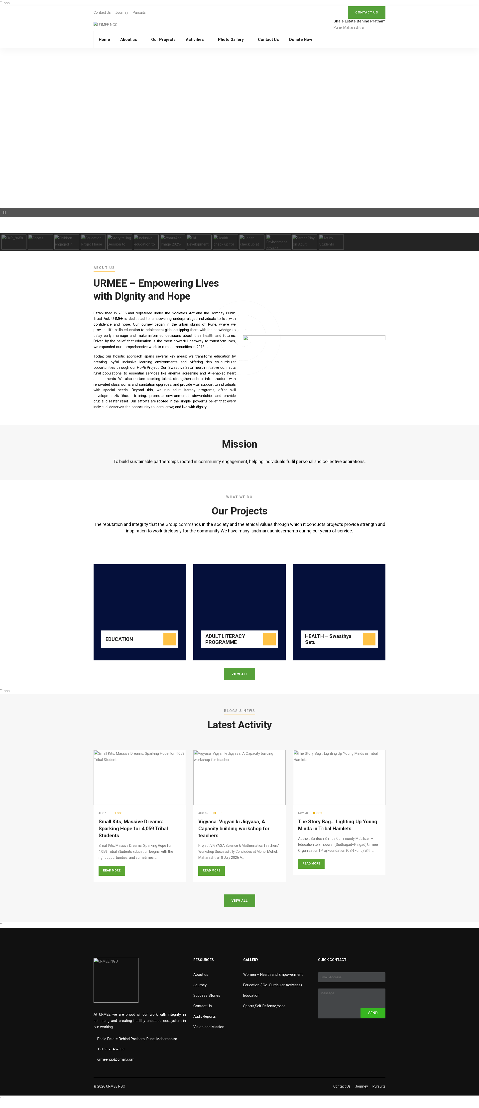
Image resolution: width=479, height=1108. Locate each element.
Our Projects (163, 39)
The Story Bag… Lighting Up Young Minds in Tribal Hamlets (337, 825)
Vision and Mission (208, 1027)
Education (251, 995)
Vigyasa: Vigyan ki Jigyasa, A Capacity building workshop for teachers (234, 829)
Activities (195, 39)
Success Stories (206, 995)
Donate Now (300, 39)
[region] (239, 149)
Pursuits (139, 12)
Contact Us (102, 12)
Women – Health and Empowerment (273, 974)
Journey (121, 12)
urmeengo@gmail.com (115, 1059)
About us (128, 39)
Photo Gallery (231, 39)
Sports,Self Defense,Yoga (264, 1006)
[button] (239, 212)
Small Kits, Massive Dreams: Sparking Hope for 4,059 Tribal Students (133, 829)
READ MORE (111, 870)
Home (104, 39)
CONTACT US (366, 12)
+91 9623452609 (110, 1049)
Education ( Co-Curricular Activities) (272, 985)
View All (240, 674)
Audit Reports (204, 1016)
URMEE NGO (115, 1086)
